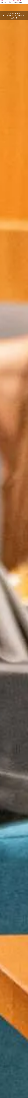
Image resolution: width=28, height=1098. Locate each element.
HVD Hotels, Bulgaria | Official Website (11, 1)
